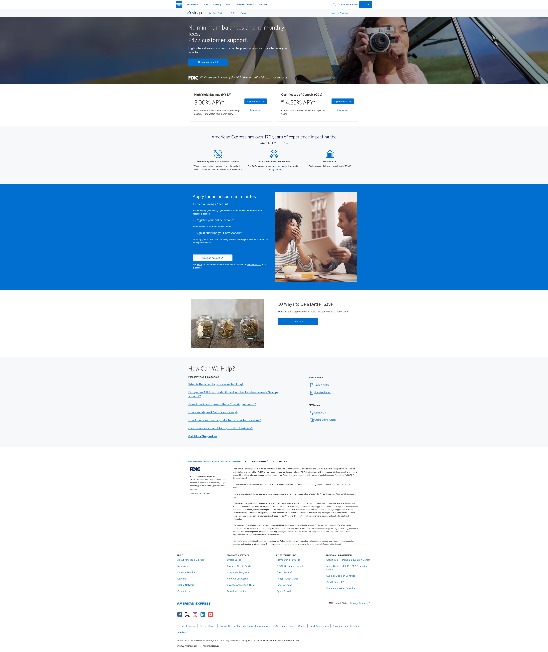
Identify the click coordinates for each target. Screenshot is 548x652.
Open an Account (255, 101)
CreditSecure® (284, 572)
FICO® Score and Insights (290, 566)
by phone (276, 169)
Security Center (297, 626)
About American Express (190, 559)
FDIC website (345, 484)
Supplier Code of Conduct (340, 575)
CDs (233, 12)
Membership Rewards (288, 559)
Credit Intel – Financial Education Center (348, 559)
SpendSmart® (284, 591)
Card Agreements (319, 626)
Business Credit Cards (239, 566)
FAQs (199, 264)
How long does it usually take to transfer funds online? (224, 420)
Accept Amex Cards (287, 578)
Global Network (185, 584)
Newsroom (183, 566)
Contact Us (320, 412)
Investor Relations (187, 572)
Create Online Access (325, 419)
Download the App (237, 591)
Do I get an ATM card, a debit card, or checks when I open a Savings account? (233, 394)
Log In (365, 4)
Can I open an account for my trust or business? (220, 428)
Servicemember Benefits (346, 626)
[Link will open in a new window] (179, 614)
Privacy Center (208, 626)
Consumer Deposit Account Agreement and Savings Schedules (214, 461)
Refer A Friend (284, 584)
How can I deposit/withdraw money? (212, 412)
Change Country (359, 603)
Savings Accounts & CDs (240, 584)
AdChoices (279, 626)
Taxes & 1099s (321, 385)
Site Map (182, 632)
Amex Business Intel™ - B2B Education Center (346, 568)
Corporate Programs (238, 572)
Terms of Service (186, 626)
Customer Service (349, 4)
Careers (181, 578)
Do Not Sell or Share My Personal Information (244, 626)
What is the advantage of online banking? (215, 384)
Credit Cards (234, 559)
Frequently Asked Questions (341, 588)
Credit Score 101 (335, 582)
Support (244, 12)
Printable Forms (322, 392)
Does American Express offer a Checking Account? (222, 404)
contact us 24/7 (254, 264)
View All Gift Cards (237, 578)
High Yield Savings (216, 12)
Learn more (255, 109)
